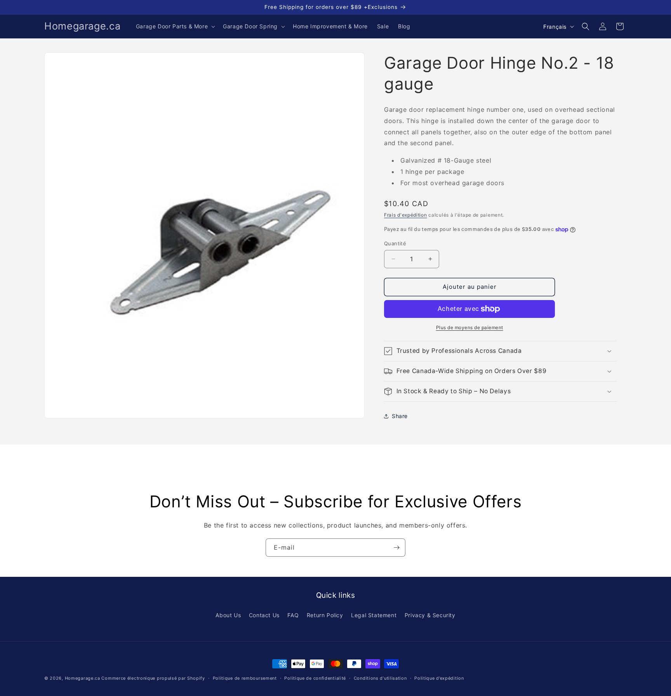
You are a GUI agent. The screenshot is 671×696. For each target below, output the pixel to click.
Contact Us (264, 615)
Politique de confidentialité (315, 678)
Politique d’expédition (439, 678)
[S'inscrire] (396, 547)
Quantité (395, 243)
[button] (174, 26)
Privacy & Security (430, 615)
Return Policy (325, 615)
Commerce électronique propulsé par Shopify (153, 678)
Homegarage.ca (82, 678)
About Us (228, 615)
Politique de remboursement (245, 678)
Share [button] (400, 416)
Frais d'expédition (405, 215)
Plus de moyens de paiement (469, 327)
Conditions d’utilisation (380, 678)
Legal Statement (373, 615)
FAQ (293, 615)
